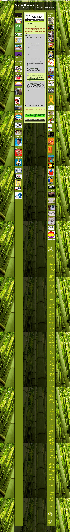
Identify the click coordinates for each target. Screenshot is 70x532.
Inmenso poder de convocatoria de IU (51, 492)
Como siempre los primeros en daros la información (51, 494)
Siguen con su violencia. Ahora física (51, 478)
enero (50, 515)
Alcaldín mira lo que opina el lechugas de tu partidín (51, 359)
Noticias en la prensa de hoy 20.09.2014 (51, 336)
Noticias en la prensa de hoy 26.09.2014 (51, 295)
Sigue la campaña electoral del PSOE (51, 459)
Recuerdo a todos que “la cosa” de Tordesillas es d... (52, 373)
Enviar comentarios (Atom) (32, 111)
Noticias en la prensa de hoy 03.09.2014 (51, 487)
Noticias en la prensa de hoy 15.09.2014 (51, 386)
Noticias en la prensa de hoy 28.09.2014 (51, 279)
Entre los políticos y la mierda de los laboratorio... (52, 370)
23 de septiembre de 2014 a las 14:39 (35, 37)
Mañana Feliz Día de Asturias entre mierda (51, 456)
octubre (50, 252)
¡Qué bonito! (50, 439)
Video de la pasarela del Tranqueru (51, 325)
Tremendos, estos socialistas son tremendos (51, 292)
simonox (34, 529)
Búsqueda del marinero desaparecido (51, 497)
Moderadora (31, 75)
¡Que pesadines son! (51, 276)
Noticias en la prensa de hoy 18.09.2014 (51, 357)
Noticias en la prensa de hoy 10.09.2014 (51, 438)
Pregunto (50, 473)
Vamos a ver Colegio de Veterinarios (51, 314)
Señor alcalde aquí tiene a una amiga (51, 453)
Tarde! (50, 436)
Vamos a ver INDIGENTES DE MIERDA (51, 475)
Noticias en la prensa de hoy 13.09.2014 (51, 402)
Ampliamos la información (51, 306)
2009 (49, 521)
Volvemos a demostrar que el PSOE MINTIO (52, 366)
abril (49, 512)
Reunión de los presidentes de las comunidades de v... (52, 353)
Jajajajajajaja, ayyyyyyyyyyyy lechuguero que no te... (51, 434)
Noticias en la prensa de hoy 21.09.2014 (51, 332)
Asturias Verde (30, 10)
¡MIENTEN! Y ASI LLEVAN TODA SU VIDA (51, 396)
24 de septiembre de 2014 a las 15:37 (35, 68)
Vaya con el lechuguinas (51, 355)
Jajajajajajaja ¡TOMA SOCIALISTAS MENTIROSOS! (51, 275)
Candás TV (39, 10)
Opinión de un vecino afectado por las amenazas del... (51, 343)
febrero (50, 514)
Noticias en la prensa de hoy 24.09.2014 (51, 313)
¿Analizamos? (51, 321)
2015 (49, 248)
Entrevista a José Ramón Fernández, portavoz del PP (52, 338)
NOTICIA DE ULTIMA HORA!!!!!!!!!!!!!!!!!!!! (51, 330)
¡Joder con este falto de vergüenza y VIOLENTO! (51, 484)
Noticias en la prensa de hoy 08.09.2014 (51, 449)
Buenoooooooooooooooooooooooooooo (52, 481)
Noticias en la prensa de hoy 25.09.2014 (51, 304)
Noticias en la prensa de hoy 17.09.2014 (51, 368)
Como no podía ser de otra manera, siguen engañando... (52, 463)
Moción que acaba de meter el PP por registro (52, 364)
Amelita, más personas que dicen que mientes (52, 299)
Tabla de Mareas (24, 10)
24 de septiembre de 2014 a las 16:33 (35, 83)
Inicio (36, 109)
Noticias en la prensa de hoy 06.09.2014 (51, 465)
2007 (49, 523)
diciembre (50, 250)
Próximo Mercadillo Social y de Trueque (52, 506)
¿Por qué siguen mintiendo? (51, 406)
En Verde (35, 10)
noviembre (50, 251)
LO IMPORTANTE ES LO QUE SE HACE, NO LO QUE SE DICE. (51, 391)
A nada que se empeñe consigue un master (51, 451)
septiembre (50, 253)
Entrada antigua (42, 109)
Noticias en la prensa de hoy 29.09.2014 (51, 271)
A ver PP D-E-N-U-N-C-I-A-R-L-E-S (51, 404)
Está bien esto (51, 440)
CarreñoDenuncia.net (27, 5)
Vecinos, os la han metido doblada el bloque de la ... (51, 347)
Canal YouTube (51, 10)
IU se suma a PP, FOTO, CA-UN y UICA (51, 379)
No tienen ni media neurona (51, 384)
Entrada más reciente (29, 109)
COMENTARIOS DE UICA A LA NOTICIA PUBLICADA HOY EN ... (52, 375)
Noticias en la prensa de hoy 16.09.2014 (51, 382)
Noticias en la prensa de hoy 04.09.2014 (51, 479)
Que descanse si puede (51, 432)
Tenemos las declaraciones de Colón (51, 263)
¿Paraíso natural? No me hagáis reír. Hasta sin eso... (51, 287)
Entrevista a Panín (51, 466)
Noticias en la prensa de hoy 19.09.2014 (51, 345)
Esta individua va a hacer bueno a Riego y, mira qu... (51, 302)
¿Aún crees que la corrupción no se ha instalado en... (52, 267)
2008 (49, 522)
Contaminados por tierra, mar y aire (51, 430)
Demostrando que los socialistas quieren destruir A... (51, 394)
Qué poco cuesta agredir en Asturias (51, 401)
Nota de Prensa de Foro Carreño (51, 255)
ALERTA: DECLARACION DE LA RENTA (52, 388)
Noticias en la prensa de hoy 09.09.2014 (51, 442)
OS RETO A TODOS (18, 58)
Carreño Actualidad (45, 10)
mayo (50, 511)
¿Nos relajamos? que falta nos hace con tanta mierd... (51, 428)
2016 (49, 247)
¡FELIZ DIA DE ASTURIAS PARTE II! (51, 445)
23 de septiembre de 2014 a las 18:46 (35, 43)
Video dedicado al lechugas (51, 297)
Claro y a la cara (51, 407)
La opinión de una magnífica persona (51, 467)
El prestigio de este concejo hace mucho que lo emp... (52, 412)
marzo (50, 513)
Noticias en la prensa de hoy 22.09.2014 (51, 328)
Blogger (41, 529)
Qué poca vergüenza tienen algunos (51, 334)
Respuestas (30, 73)
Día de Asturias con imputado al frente (51, 485)
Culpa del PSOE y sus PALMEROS (52, 293)
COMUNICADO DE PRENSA (51, 259)
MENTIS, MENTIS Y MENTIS (51, 380)
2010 (49, 520)
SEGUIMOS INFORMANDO (51, 499)
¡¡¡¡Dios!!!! (50, 469)
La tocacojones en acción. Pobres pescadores (51, 410)
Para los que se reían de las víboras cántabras (51, 281)
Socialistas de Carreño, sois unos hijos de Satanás (51, 425)
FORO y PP (50, 277)
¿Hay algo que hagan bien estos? (52, 421)
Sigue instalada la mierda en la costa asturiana (51, 417)
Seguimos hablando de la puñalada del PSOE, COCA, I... (51, 341)
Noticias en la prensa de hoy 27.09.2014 (51, 285)
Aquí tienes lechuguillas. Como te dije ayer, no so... (52, 414)
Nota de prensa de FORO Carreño (51, 471)
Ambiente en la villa (51, 443)
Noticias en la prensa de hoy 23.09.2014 (51, 316)
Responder (28, 47)
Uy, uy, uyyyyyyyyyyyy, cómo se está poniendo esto (52, 419)
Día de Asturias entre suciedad (51, 500)
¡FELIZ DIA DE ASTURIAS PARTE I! (52, 447)
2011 (49, 519)
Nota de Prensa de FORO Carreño (51, 490)
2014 (49, 249)
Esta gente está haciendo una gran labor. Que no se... (51, 257)
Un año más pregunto (52, 470)
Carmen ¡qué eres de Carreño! (51, 327)
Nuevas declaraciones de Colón (52, 264)
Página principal (17, 10)
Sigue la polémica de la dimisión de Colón (52, 269)
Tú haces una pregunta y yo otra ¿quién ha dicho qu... (51, 319)
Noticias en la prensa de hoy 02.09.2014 (51, 502)
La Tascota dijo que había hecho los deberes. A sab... (51, 399)
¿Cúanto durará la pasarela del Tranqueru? (51, 323)
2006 (49, 524)
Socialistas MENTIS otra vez (51, 283)
